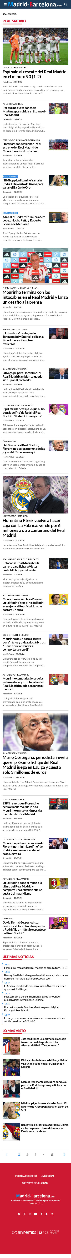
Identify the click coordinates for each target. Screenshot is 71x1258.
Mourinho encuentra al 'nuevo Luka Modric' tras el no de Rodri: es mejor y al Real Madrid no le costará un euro (23, 604)
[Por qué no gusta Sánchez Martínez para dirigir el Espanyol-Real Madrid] (58, 108)
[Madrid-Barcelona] (35, 4)
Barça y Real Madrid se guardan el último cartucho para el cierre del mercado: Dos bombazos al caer (36, 976)
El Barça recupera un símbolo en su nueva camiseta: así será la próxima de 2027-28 (34, 1019)
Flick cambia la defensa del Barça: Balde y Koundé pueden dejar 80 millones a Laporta (31, 998)
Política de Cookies (26, 1176)
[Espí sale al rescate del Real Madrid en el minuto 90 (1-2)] (35, 45)
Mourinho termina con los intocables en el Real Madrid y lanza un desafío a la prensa (35, 297)
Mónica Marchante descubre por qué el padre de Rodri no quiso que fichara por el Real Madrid (44, 1085)
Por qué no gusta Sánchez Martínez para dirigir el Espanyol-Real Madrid (24, 111)
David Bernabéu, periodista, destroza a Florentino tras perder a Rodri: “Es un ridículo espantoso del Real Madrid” (24, 927)
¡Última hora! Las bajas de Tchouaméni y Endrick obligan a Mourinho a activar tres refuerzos (23, 338)
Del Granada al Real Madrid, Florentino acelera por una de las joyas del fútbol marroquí (24, 448)
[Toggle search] (65, 4)
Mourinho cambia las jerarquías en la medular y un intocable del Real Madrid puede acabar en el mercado (23, 683)
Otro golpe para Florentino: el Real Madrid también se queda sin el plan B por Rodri (22, 376)
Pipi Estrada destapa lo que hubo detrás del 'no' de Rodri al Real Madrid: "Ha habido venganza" (24, 412)
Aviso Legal (48, 1176)
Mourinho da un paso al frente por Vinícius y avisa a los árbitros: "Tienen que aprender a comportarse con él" (24, 644)
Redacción (7, 155)
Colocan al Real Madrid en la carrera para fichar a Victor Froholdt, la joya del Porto (21, 566)
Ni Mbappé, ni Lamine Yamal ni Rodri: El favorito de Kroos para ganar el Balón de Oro (23, 183)
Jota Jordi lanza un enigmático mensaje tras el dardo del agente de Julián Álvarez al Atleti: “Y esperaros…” (43, 1042)
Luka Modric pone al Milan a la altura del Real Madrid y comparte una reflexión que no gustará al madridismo (22, 888)
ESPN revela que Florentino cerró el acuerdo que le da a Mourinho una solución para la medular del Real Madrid (22, 808)
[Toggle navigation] (5, 4)
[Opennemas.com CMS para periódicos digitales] (35, 1236)
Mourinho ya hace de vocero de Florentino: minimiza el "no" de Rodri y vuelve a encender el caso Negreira (23, 848)
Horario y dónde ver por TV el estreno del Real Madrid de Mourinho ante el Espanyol (22, 147)
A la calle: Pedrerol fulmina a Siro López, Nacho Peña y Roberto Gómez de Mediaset (24, 220)
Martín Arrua (8, 348)
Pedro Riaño (8, 228)
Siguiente (64, 1154)
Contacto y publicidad (35, 1183)
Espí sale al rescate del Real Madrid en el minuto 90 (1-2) (34, 74)
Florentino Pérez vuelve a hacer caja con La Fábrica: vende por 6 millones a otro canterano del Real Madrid (34, 528)
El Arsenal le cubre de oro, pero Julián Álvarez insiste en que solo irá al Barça (35, 987)
